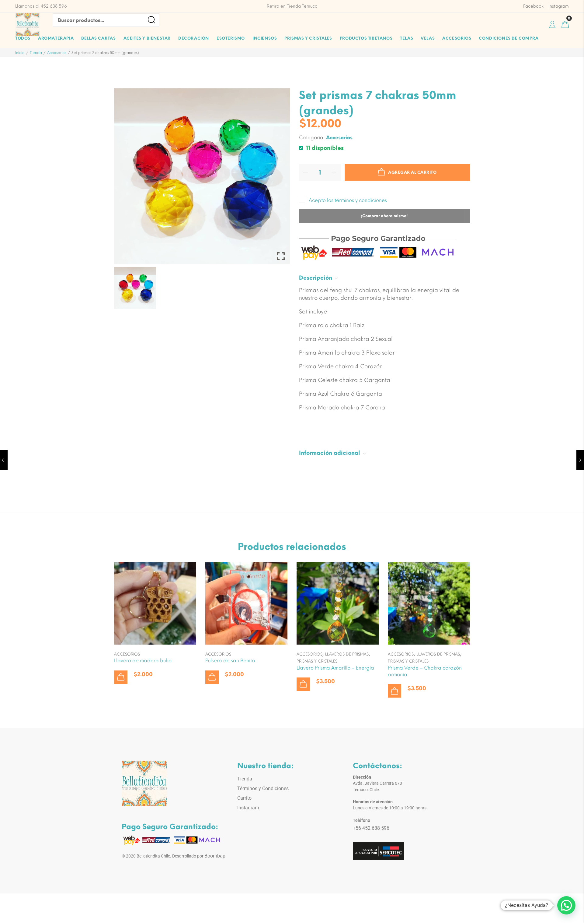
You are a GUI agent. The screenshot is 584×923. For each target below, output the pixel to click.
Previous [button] (129, 288)
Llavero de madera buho (143, 660)
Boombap (214, 856)
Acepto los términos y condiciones (348, 200)
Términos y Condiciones (263, 788)
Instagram (248, 808)
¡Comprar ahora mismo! (384, 216)
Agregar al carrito (412, 172)
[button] (120, 677)
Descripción (315, 277)
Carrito (244, 798)
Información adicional (329, 453)
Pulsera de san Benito (230, 660)
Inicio (20, 53)
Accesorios (56, 53)
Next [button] (275, 288)
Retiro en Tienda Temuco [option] (292, 6)
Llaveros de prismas (347, 654)
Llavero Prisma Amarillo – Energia (335, 668)
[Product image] (155, 603)
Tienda (36, 53)
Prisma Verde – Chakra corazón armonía (425, 671)
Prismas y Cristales (317, 661)
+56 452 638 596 (371, 828)
